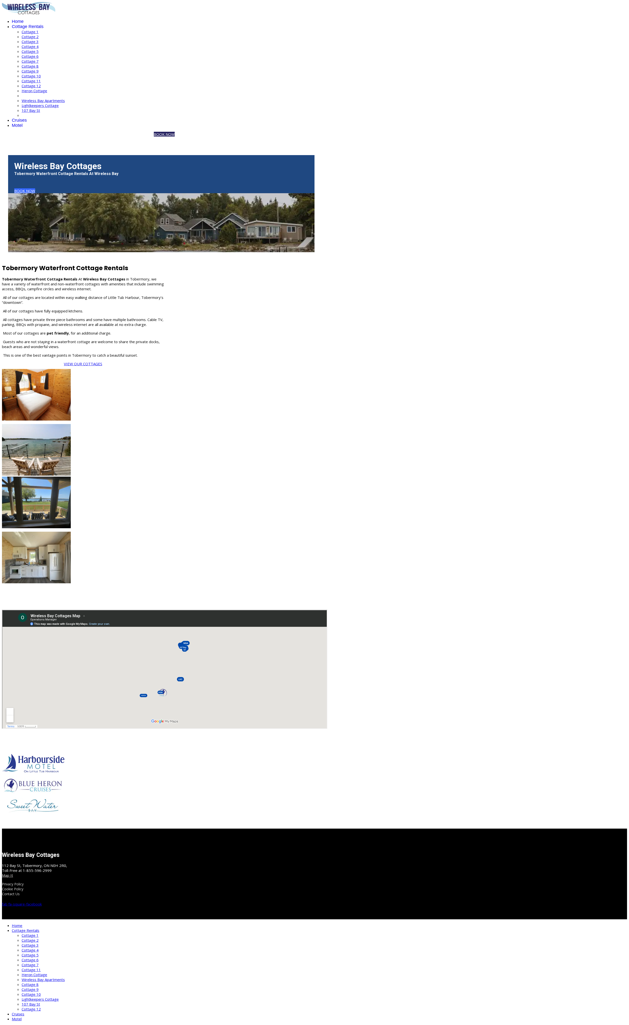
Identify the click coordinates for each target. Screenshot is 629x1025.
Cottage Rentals (27, 26)
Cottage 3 (30, 41)
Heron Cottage (34, 90)
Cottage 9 (30, 71)
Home (18, 21)
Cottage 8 (30, 66)
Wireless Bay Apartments (43, 100)
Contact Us (11, 894)
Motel (17, 125)
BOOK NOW (164, 134)
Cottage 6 (30, 56)
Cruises (19, 120)
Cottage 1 (30, 31)
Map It (7, 875)
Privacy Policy (13, 884)
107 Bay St (31, 110)
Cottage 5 (30, 51)
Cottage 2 (30, 36)
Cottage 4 (30, 46)
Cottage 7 (30, 61)
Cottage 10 (31, 75)
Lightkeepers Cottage (40, 105)
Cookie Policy (12, 889)
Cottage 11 (31, 80)
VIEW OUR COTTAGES (83, 363)
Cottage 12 (31, 85)
